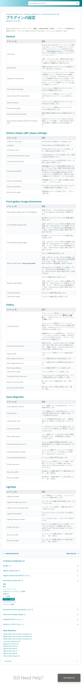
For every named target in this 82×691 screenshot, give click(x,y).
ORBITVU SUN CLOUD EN (10, 646)
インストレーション (9, 589)
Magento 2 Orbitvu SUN (11, 571)
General (10, 36)
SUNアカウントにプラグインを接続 (14, 592)
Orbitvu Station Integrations (11, 656)
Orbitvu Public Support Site (14, 14)
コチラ (52, 151)
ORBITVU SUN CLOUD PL (10, 649)
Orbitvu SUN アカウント (55, 51)
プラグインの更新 (8, 604)
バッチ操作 (6, 596)
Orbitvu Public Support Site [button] (11, 2)
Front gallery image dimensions (24, 201)
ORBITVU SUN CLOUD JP (10, 651)
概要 (4, 584)
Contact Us (70, 678)
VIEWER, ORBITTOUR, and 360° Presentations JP (17, 639)
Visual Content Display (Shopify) (14, 615)
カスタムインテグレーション (13, 624)
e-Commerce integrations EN (11, 641)
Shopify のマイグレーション (13, 619)
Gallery (10, 305)
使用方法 (6, 594)
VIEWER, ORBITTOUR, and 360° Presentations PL (17, 634)
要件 (4, 587)
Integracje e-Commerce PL (11, 644)
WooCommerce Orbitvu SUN (50, 14)
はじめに (7, 566)
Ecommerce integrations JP (32, 14)
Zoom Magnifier (15, 397)
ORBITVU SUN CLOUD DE (10, 653)
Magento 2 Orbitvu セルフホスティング (16, 576)
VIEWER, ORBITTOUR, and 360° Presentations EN (17, 637)
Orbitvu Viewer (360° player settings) (26, 133)
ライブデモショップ (9, 602)
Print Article (7, 661)
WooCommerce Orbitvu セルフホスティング (17, 610)
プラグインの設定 (21, 18)
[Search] (77, 4)
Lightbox (11, 487)
